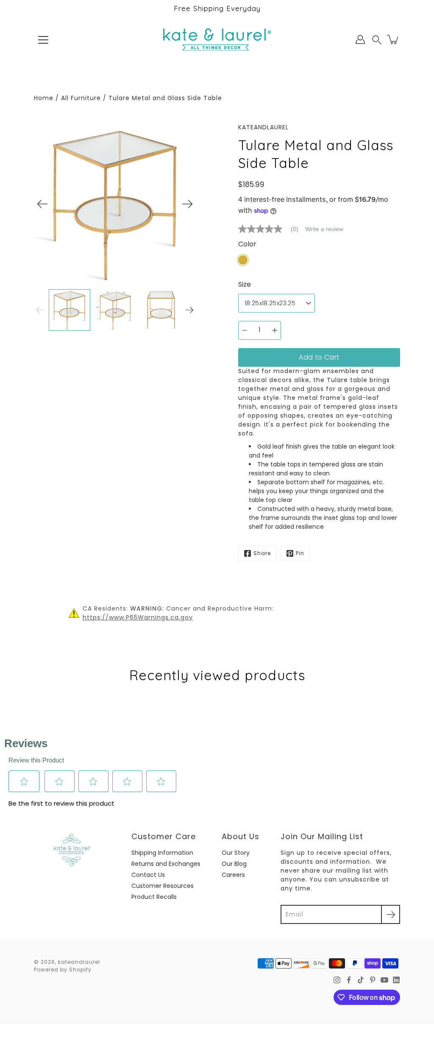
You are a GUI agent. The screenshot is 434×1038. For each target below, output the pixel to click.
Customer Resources (162, 886)
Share (262, 553)
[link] (271, 229)
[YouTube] (384, 980)
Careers (233, 875)
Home (43, 98)
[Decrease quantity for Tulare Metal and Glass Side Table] (244, 330)
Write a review (324, 229)
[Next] (187, 203)
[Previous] (42, 203)
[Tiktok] (360, 980)
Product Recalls (154, 897)
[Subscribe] (390, 914)
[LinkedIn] (396, 980)
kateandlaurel (79, 961)
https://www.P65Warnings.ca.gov (138, 617)
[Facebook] (349, 980)
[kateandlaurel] (217, 39)
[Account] (360, 39)
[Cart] (393, 39)
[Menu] (43, 40)
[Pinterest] (372, 980)
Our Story (236, 852)
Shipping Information (162, 852)
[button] (376, 39)
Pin (300, 553)
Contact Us (148, 875)
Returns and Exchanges (165, 863)
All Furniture (81, 98)
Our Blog (234, 863)
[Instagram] (337, 980)
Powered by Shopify (63, 969)
